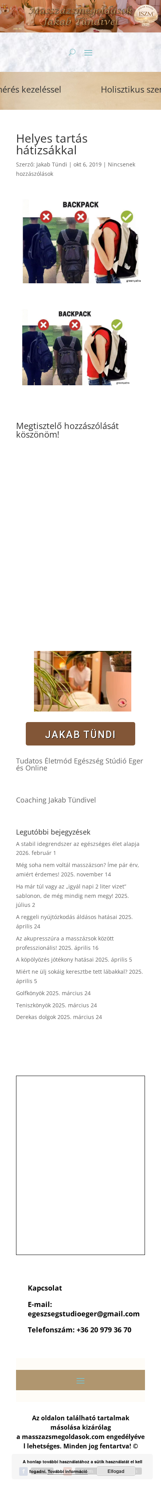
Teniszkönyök (33, 1005)
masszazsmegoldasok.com (63, 1436)
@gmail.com (118, 1313)
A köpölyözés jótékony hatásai (55, 959)
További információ (68, 1471)
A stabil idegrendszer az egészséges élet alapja (78, 843)
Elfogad (115, 1471)
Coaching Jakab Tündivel (56, 799)
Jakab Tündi (51, 164)
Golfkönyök (30, 993)
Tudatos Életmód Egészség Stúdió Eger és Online (79, 764)
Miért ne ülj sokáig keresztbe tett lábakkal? (71, 971)
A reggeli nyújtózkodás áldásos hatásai (66, 917)
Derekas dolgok (36, 1017)
